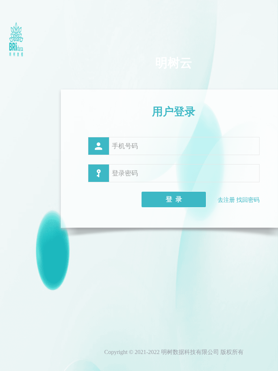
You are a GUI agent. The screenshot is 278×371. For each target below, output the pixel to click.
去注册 (226, 200)
